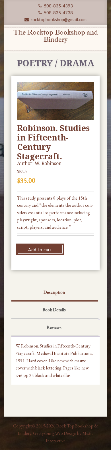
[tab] (54, 293)
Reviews (54, 327)
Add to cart (40, 249)
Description (54, 292)
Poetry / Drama (55, 63)
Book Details (54, 310)
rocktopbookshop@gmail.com (58, 19)
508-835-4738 (58, 12)
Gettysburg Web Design (54, 433)
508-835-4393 (58, 5)
